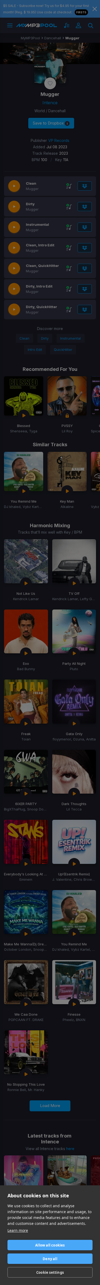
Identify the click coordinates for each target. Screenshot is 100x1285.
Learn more (17, 1230)
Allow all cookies (50, 1245)
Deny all (50, 1258)
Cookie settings (50, 1272)
